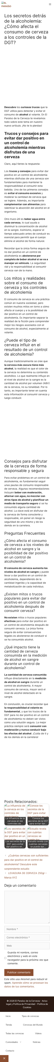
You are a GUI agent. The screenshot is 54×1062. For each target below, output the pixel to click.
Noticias (36, 1042)
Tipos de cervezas (30, 1016)
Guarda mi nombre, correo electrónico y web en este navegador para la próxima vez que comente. (27, 958)
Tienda (9, 1025)
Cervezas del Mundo (33, 1025)
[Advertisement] (27, 77)
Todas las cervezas (15, 1033)
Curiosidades (12, 1042)
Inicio (8, 1016)
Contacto (10, 1050)
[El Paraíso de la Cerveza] (6, 4)
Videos (38, 1033)
